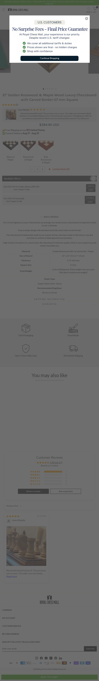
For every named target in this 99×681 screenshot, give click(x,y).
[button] (86, 18)
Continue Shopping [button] (49, 58)
